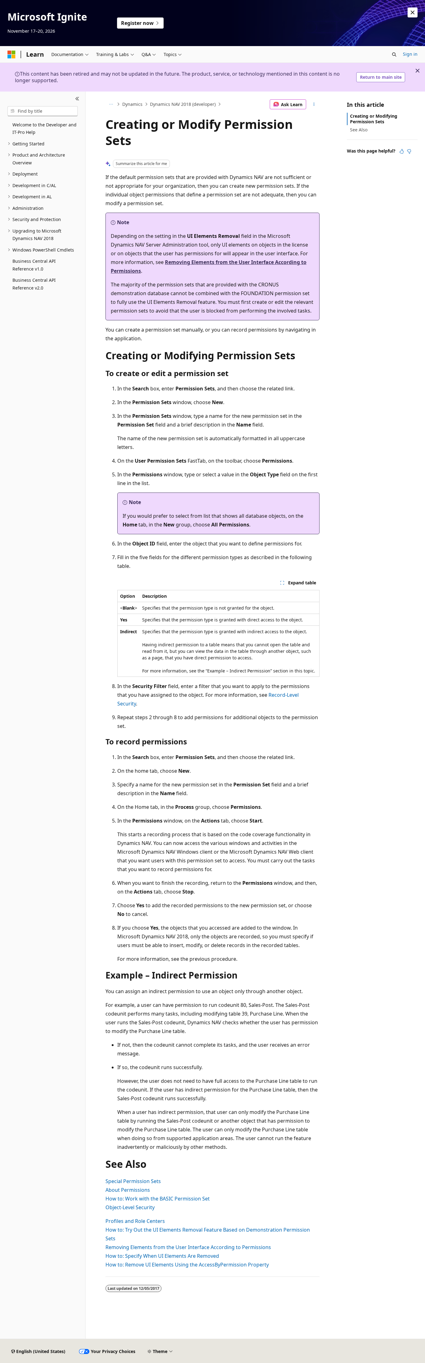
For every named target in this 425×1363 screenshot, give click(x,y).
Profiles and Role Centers (135, 1221)
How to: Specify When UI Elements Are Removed (162, 1255)
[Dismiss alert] (413, 12)
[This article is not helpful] (409, 151)
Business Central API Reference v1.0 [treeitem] (34, 265)
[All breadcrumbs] (110, 104)
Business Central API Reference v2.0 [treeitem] (34, 284)
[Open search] (394, 54)
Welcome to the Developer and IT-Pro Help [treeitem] (44, 128)
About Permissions (127, 1189)
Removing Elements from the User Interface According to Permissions (188, 1247)
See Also (358, 130)
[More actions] (314, 104)
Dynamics (132, 104)
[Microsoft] (11, 54)
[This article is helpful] (401, 151)
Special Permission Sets (133, 1181)
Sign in (410, 54)
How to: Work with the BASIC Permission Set (157, 1198)
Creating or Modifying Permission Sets (373, 119)
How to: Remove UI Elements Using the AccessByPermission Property (187, 1264)
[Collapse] (77, 99)
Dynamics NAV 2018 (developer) (183, 104)
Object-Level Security (130, 1207)
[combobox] (42, 111)
